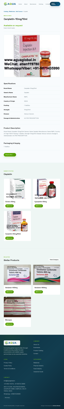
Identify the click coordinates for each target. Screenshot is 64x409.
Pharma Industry (38, 365)
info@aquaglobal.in (9, 381)
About (25, 4)
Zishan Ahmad (56, 405)
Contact (48, 4)
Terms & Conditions (9, 368)
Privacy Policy (8, 362)
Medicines (12, 11)
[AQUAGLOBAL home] (11, 4)
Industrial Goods (38, 371)
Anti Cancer (19, 11)
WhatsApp (7, 397)
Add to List (9, 205)
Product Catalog (38, 350)
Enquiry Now (9, 154)
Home (20, 4)
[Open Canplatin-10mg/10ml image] (32, 56)
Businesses (33, 4)
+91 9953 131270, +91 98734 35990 (14, 384)
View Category (54, 259)
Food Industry (37, 368)
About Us (36, 344)
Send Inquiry (53, 4)
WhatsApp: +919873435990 (12, 394)
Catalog (41, 4)
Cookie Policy (8, 365)
